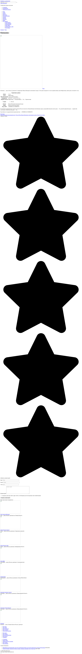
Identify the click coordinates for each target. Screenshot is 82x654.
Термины (5, 637)
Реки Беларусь (8, 24)
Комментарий (3, 493)
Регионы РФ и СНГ (9, 26)
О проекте (5, 7)
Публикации (5, 8)
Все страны (7, 27)
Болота (4, 13)
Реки (4, 11)
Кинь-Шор (2, 561)
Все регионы (5, 643)
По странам (5, 21)
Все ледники (5, 629)
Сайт (1, 484)
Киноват (2, 623)
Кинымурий (3, 576)
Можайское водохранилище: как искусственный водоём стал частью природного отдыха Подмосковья (24, 647)
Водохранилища (6, 15)
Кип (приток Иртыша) (5, 514)
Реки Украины (8, 23)
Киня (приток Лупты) (4, 529)
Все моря (5, 632)
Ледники (5, 19)
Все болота (5, 636)
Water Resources (3, 3)
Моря (4, 20)
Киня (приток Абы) (4, 545)
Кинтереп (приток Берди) (5, 607)
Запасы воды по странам (8, 641)
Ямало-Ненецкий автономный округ (8, 115)
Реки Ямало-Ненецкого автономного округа (28, 115)
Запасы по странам (7, 9)
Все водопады (6, 628)
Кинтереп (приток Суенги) (6, 592)
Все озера (5, 627)
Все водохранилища (7, 635)
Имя (1, 480)
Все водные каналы (7, 630)
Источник (2, 113)
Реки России (7, 22)
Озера (4, 12)
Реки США (7, 25)
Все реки (5, 626)
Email (1, 482)
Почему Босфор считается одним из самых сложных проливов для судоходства (19, 648)
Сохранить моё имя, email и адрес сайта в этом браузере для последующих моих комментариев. (21, 495)
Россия (17, 115)
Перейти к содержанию (5, 0)
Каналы (4, 18)
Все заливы (5, 634)
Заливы (4, 17)
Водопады (5, 14)
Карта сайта (5, 640)
